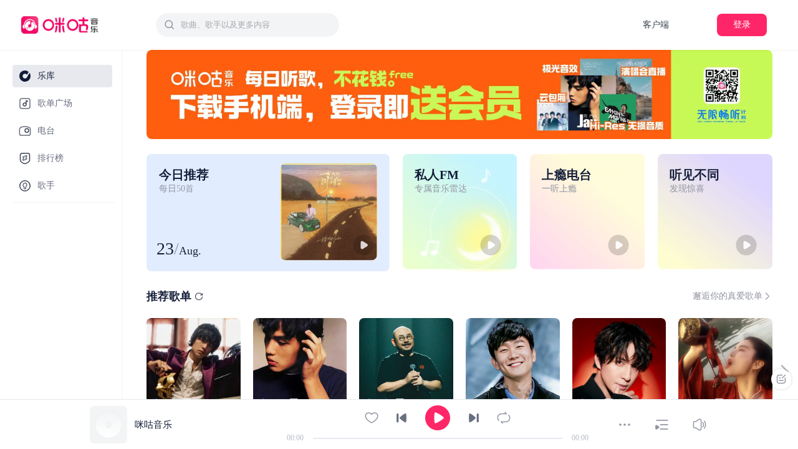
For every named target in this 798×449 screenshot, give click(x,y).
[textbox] (256, 25)
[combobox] (247, 25)
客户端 (656, 24)
